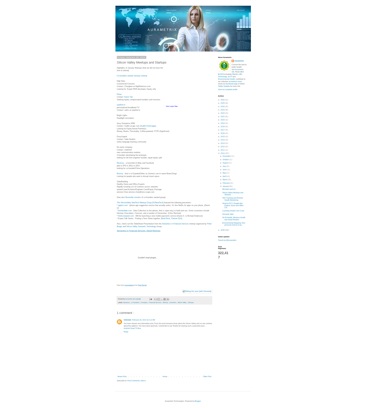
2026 (223, 100)
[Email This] (155, 299)
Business (126, 302)
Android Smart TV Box (132, 328)
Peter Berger (142, 285)
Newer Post (122, 377)
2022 (223, 113)
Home (165, 377)
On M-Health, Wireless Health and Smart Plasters (233, 219)
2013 (223, 143)
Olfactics (235, 74)
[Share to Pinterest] (167, 299)
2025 (223, 103)
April (225, 176)
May (224, 173)
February (226, 183)
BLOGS (221, 74)
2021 (223, 117)
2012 (223, 147)
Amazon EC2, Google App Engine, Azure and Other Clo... (232, 205)
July (224, 166)
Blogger (198, 401)
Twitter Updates (224, 86)
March (225, 180)
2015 (223, 137)
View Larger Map (172, 106)
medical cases (236, 82)
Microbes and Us (228, 189)
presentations (129, 285)
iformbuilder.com (125, 211)
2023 (223, 110)
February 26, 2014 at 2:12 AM (143, 320)
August (225, 163)
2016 (223, 133)
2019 (223, 123)
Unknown (127, 320)
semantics (173, 302)
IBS (240, 74)
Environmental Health (226, 79)
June (225, 170)
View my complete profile (227, 90)
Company (144, 302)
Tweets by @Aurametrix (227, 240)
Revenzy (120, 163)
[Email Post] (150, 299)
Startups (191, 302)
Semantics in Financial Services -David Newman (138, 231)
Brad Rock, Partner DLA (172, 218)
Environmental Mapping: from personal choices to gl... (233, 224)
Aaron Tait (128, 97)
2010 (223, 153)
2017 (223, 130)
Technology (222, 77)
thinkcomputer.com (126, 216)
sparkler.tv (121, 105)
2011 (223, 150)
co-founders (135, 302)
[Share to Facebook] (164, 299)
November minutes (133, 197)
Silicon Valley (182, 302)
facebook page (232, 84)
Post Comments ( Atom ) (136, 381)
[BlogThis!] (158, 299)
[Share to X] (161, 299)
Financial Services (155, 302)
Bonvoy (120, 173)
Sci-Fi (230, 77)
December (227, 156)
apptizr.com (123, 205)
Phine (119, 94)
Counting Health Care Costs (233, 211)
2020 (223, 120)
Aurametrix (239, 61)
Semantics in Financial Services (175, 224)
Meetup (165, 302)
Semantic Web (228, 214)
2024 (223, 107)
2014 (223, 140)
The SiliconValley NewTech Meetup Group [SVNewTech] (140, 202)
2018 (223, 127)
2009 (223, 230)
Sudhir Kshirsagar (148, 126)
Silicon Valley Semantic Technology (141, 226)
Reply (126, 332)
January (226, 186)
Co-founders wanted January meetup (132, 76)
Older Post (207, 377)
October (226, 160)
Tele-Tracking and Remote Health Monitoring (232, 199)
